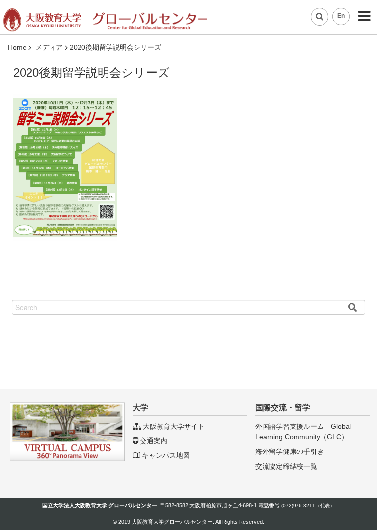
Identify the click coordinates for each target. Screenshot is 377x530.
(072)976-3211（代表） (308, 505)
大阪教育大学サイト (174, 426)
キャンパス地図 (166, 455)
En (341, 15)
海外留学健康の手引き (289, 451)
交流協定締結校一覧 (286, 466)
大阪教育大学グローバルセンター (172, 522)
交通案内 (153, 441)
